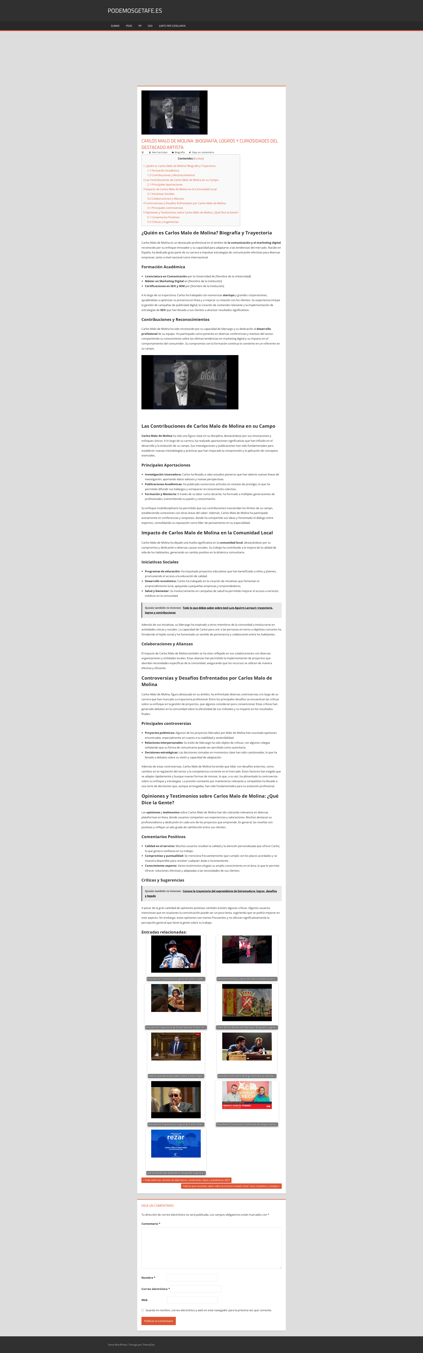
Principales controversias (165, 208)
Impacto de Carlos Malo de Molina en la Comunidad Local (180, 189)
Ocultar (198, 158)
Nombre (148, 1278)
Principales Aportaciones (165, 184)
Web (144, 1300)
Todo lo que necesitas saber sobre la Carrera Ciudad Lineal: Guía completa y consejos (230, 1186)
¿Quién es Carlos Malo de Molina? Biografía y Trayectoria (179, 166)
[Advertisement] (211, 56)
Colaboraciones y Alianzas (165, 198)
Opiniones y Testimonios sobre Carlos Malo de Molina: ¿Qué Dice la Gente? (190, 212)
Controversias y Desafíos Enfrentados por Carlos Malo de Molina (184, 203)
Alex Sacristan (160, 152)
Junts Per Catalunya (172, 26)
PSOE (129, 26)
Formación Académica (163, 170)
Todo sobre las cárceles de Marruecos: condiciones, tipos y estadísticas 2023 (187, 1180)
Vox (150, 26)
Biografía (180, 152)
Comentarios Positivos (163, 217)
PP (139, 26)
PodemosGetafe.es (135, 10)
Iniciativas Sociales (160, 194)
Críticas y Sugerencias (163, 222)
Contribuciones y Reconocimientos (171, 175)
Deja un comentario (203, 152)
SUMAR (115, 26)
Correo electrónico (155, 1289)
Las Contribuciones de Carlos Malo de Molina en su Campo (180, 180)
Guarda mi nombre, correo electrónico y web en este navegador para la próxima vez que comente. (209, 1310)
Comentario (150, 1224)
